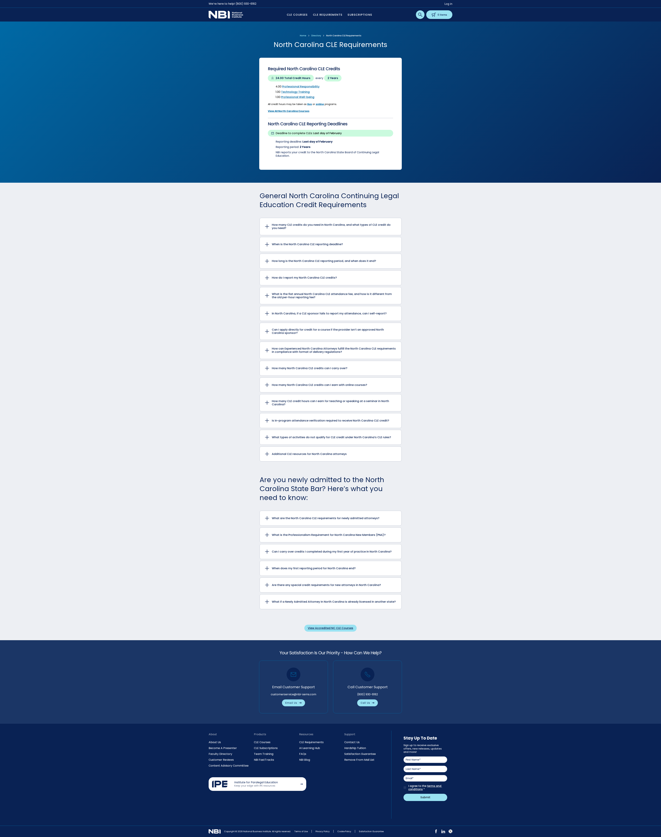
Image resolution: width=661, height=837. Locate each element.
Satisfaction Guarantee (360, 754)
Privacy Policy (323, 831)
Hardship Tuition (355, 748)
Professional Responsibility (300, 87)
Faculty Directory (220, 754)
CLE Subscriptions (266, 748)
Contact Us (352, 742)
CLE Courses (262, 742)
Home (303, 35)
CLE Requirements (311, 742)
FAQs (302, 754)
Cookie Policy (344, 831)
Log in (448, 4)
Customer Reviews (221, 760)
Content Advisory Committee (229, 766)
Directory (316, 35)
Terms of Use (301, 831)
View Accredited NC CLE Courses (330, 628)
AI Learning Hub (309, 748)
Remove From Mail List (359, 760)
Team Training (263, 754)
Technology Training (295, 92)
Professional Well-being (297, 97)
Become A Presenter (223, 748)
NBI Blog (304, 760)
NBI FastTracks (264, 760)
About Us (215, 742)
